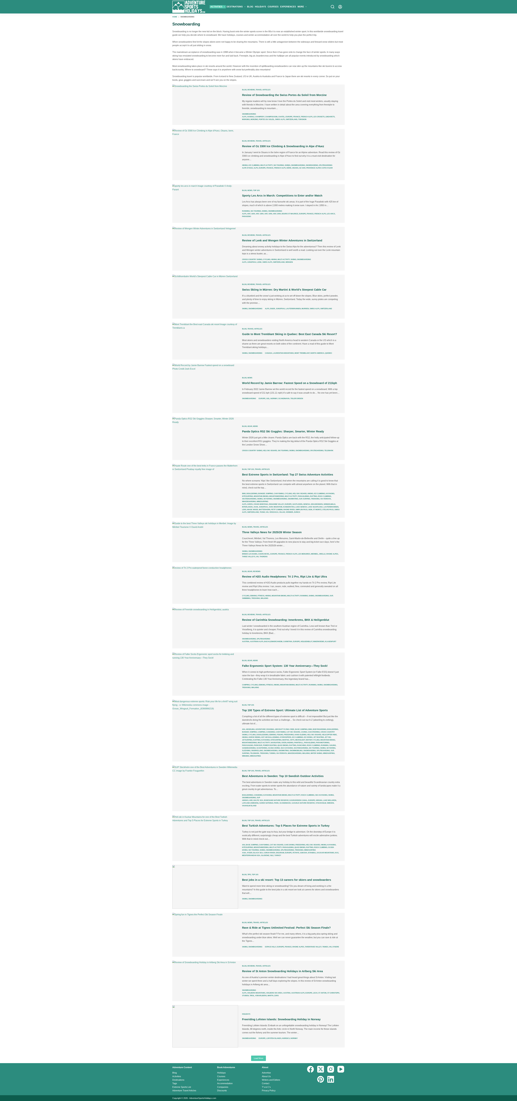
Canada (268, 353)
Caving (304, 732)
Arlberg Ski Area (274, 993)
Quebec (328, 353)
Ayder (249, 853)
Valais (282, 512)
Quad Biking (282, 745)
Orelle (322, 554)
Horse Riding (254, 737)
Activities (216, 7)
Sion (310, 510)
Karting (257, 740)
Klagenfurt (330, 641)
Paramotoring (322, 743)
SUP (300, 499)
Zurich (297, 512)
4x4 (243, 729)
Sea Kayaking (287, 748)
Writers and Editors (271, 1080)
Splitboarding (325, 165)
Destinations (235, 7)
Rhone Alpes (332, 554)
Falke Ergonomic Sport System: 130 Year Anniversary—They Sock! (285, 665)
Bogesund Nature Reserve (276, 800)
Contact (265, 1083)
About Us (266, 1076)
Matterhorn (264, 510)
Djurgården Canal (298, 800)
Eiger (272, 309)
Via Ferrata (325, 499)
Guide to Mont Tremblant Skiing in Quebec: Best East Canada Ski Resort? (289, 334)
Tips (249, 875)
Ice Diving (308, 737)
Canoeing (270, 732)
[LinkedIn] (330, 1079)
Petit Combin (277, 510)
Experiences (288, 7)
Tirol (252, 996)
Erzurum (280, 853)
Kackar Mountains (325, 853)
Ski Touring (278, 165)
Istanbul (312, 853)
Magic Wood (252, 510)
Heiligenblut (306, 641)
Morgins (246, 119)
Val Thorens (262, 557)
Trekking (315, 499)
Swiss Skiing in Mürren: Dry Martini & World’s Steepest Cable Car (284, 289)
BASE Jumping (301, 729)
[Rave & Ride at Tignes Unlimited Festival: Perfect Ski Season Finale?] (205, 935)
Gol (268, 398)
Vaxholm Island (249, 806)
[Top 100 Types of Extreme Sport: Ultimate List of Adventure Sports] (205, 730)
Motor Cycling (313, 740)
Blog (250, 7)
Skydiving (267, 499)
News (249, 190)
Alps (244, 117)
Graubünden (317, 504)
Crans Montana (261, 504)
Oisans (295, 168)
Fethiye (296, 853)
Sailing (332, 745)
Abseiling (250, 729)
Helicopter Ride (329, 735)
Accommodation (225, 1083)
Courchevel (264, 554)
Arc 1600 (251, 214)
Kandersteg (289, 507)
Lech (315, 993)
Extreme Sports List (181, 1087)
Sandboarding (249, 748)
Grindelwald (329, 504)
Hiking (245, 165)
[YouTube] (340, 1069)
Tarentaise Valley (313, 947)
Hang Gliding (300, 735)
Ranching (301, 745)
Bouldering (252, 493)
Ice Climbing (254, 165)
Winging (245, 756)
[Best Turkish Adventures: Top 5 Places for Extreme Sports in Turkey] (205, 838)
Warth (270, 996)
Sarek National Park (269, 803)
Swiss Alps (280, 119)
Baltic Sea (258, 800)
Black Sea (258, 853)
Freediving (289, 735)
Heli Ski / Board (270, 451)
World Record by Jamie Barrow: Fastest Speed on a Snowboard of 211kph (289, 383)
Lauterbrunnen (293, 309)
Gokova (303, 853)
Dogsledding (262, 735)
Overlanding (287, 743)
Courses (273, 7)
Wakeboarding (249, 501)
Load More (258, 1058)
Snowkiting (293, 499)
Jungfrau (251, 262)
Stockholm (321, 803)
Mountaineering (276, 496)
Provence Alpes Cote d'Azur (319, 168)
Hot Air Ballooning (270, 737)
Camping (246, 685)
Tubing (272, 753)
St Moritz (317, 510)
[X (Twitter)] (320, 1069)
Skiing (287, 165)
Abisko (245, 800)
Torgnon (302, 119)
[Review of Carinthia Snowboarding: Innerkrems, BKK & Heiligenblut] (205, 628)
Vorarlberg (261, 996)
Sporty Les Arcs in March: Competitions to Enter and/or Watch (282, 195)
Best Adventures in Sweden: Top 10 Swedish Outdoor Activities (283, 776)
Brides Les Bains (249, 554)
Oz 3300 (302, 168)
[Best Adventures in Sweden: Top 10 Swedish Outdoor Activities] (205, 788)
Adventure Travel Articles (184, 1090)
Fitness (261, 596)
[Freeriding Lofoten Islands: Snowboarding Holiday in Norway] (205, 1026)
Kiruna (319, 800)
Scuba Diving (274, 748)
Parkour (258, 745)
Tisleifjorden (296, 398)
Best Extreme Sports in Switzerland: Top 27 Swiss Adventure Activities (287, 474)
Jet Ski (328, 737)
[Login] (340, 7)
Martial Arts (288, 740)
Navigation (276, 743)
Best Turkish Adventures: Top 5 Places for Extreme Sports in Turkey (285, 825)
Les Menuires (304, 554)
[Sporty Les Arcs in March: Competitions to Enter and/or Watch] (205, 203)
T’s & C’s (266, 1087)
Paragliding (303, 496)
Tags (174, 1083)
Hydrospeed (285, 737)
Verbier (289, 512)
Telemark (328, 451)
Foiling (280, 735)
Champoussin (271, 117)
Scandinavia (284, 398)
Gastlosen (297, 504)
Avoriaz (250, 117)
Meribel (314, 554)
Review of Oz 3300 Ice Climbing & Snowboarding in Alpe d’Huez (283, 146)
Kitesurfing (247, 496)
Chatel (281, 117)
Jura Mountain (275, 507)
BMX (244, 493)
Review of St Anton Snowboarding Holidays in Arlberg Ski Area (282, 971)
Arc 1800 (260, 214)
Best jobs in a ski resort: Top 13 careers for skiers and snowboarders (286, 879)
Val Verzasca (272, 512)
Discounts (222, 1090)
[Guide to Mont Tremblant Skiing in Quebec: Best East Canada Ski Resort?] (205, 341)
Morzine (254, 119)
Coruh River (269, 853)
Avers (250, 504)
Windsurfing (262, 501)
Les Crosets (319, 117)
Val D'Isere (334, 947)
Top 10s (256, 190)
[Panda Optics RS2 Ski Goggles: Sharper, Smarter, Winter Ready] (205, 438)
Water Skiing (316, 753)
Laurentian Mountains (283, 353)
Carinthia (287, 641)
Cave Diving (289, 845)
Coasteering (314, 732)
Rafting (313, 496)
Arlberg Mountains (256, 993)
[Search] (332, 6)
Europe (289, 117)
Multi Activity (266, 165)
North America (317, 353)
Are (251, 800)
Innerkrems (318, 641)
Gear (249, 426)
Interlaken (247, 507)
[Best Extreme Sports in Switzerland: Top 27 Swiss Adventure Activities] (205, 491)
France (296, 117)
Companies (222, 1087)
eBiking (253, 596)
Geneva (306, 504)
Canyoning (279, 493)
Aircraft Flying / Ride (284, 729)
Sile (272, 855)
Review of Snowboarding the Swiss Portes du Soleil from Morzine (284, 95)
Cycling (266, 259)
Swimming (246, 598)
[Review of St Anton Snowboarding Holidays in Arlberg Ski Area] (205, 981)
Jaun (255, 507)
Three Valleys (248, 557)
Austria (245, 641)
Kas (336, 853)
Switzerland (291, 119)
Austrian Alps (256, 641)
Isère (289, 168)
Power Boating (270, 745)
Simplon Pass (302, 510)
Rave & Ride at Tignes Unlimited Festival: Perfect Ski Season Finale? (286, 927)
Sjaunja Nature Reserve (303, 803)
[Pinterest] (320, 1079)
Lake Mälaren (329, 800)
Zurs (276, 996)
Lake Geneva (301, 507)
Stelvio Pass (328, 510)
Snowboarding (249, 114)
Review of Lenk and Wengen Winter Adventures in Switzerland (282, 240)
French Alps (306, 117)
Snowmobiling (296, 751)
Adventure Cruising (264, 729)
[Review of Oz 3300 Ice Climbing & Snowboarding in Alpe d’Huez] (205, 154)
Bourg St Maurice (290, 214)
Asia (244, 853)
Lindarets (330, 117)
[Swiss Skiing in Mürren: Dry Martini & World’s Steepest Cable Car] (205, 296)
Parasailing (247, 745)
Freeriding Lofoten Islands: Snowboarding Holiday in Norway (281, 1019)
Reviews (251, 90)
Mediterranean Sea (251, 855)
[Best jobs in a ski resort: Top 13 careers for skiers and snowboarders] (205, 887)
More (301, 7)
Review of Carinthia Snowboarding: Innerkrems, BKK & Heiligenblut (285, 619)
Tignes (325, 947)
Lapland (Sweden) (250, 803)
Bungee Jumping (265, 493)
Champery (259, 117)
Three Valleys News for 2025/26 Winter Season (272, 532)
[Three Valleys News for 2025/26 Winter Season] (205, 542)
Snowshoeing (312, 165)
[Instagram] (330, 1069)
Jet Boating (318, 737)
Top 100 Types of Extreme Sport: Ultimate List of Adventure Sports (285, 710)
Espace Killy (270, 947)
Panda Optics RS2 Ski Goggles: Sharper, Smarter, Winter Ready (283, 431)
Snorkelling (257, 751)
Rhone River (289, 510)
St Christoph (333, 993)
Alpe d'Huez (247, 168)
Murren (305, 309)
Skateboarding (249, 499)
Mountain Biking (261, 496)
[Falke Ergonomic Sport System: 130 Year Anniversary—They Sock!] (205, 674)
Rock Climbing (324, 496)
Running (246, 211)
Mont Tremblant (302, 353)
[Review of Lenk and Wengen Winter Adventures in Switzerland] (205, 249)
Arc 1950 (268, 214)
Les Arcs (331, 214)
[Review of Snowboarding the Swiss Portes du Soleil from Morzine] (205, 105)
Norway (273, 398)
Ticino (262, 512)
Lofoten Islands (273, 1038)
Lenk (259, 262)
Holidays (260, 7)
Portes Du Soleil (266, 119)
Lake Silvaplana (315, 507)
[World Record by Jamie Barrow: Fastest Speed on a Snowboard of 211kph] (205, 388)
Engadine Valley (276, 504)
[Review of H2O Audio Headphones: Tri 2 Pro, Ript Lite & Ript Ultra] (205, 585)
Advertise (266, 1073)
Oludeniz (265, 855)
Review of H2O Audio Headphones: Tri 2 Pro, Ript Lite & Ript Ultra (284, 576)
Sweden (330, 803)
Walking (264, 598)
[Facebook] (310, 1069)
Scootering (261, 748)
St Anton (322, 993)
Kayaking (330, 493)
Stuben (245, 996)
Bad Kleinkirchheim (273, 641)
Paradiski (246, 216)
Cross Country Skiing (252, 259)
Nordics (286, 1038)
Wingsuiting (255, 756)
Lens (244, 510)
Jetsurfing (247, 740)
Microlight (300, 740)
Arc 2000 (277, 214)
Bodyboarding (319, 729)
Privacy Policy (268, 1090)
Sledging (246, 751)
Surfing (306, 499)
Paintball (298, 743)
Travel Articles (263, 90)
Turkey (277, 855)
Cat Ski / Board (293, 732)
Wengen (289, 262)
